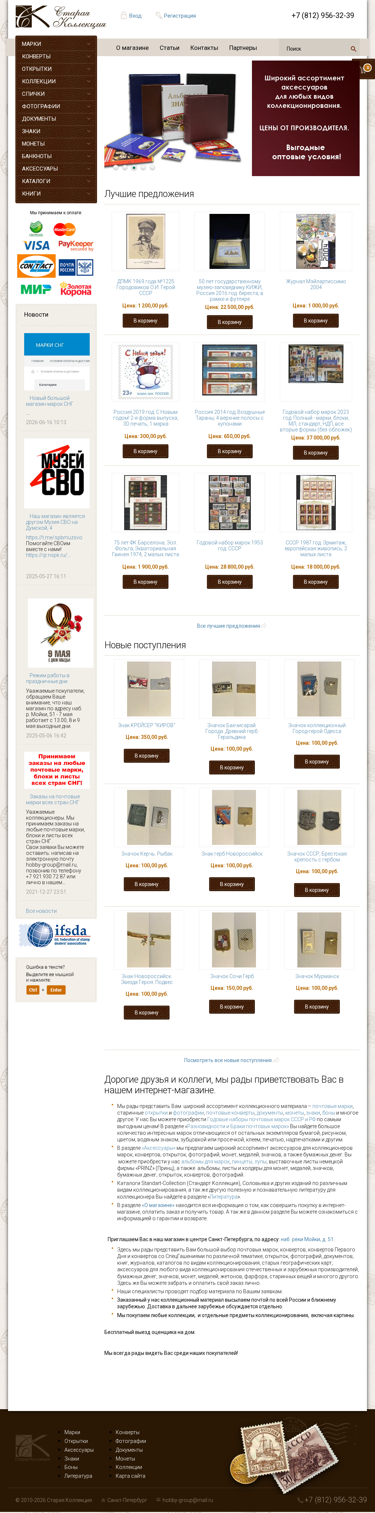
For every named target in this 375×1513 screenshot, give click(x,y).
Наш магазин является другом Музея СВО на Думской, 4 (55, 522)
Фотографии (131, 1441)
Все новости (41, 911)
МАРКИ (31, 44)
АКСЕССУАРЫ (40, 168)
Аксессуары (79, 1450)
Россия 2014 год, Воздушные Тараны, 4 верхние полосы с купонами (230, 418)
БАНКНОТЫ (37, 156)
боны (328, 1113)
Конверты (128, 1432)
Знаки (71, 1459)
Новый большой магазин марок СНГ (50, 401)
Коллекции (129, 1467)
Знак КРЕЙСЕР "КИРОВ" (146, 725)
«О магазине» (158, 1205)
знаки (313, 1113)
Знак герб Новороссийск (232, 854)
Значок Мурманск (317, 976)
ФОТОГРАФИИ (41, 106)
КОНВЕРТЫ (36, 56)
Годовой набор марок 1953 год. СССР (230, 545)
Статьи (169, 47)
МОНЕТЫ (33, 144)
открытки (156, 1113)
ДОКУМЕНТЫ (39, 119)
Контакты (204, 47)
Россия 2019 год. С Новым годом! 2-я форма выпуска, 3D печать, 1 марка (145, 418)
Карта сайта (130, 1476)
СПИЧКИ (33, 94)
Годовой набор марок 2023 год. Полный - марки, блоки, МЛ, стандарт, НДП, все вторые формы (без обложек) (316, 421)
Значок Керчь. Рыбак (146, 854)
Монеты (125, 1459)
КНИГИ (31, 193)
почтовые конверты (230, 1113)
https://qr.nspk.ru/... (48, 555)
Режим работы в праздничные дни (48, 678)
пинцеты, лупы (249, 1161)
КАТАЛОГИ (36, 181)
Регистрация (180, 15)
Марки (72, 1432)
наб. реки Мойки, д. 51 (307, 1239)
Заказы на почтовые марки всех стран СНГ (53, 799)
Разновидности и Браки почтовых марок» (238, 1126)
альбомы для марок (205, 1161)
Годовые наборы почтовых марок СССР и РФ (261, 1119)
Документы (129, 1450)
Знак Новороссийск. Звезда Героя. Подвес (147, 979)
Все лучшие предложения (228, 626)
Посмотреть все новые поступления (228, 1060)
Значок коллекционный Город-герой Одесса (317, 728)
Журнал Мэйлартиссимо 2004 (316, 284)
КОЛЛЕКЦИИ (39, 81)
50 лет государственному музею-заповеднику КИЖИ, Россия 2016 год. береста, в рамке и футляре (229, 290)
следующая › (335, 603)
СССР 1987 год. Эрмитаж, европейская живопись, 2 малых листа (316, 548)
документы (270, 1113)
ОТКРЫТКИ (37, 69)
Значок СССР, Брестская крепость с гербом (317, 857)
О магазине (132, 47)
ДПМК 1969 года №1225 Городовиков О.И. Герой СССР (145, 287)
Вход (135, 15)
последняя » (238, 610)
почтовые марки (332, 1106)
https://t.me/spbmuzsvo (54, 537)
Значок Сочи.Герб (232, 976)
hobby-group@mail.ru (188, 1500)
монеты (294, 1113)
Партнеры (243, 47)
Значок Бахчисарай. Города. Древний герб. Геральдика (232, 731)
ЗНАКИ (31, 131)
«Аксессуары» (158, 1148)
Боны (71, 1467)
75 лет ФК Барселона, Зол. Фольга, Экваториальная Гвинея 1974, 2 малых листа (145, 548)
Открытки (76, 1441)
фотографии (188, 1113)
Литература (224, 1197)
